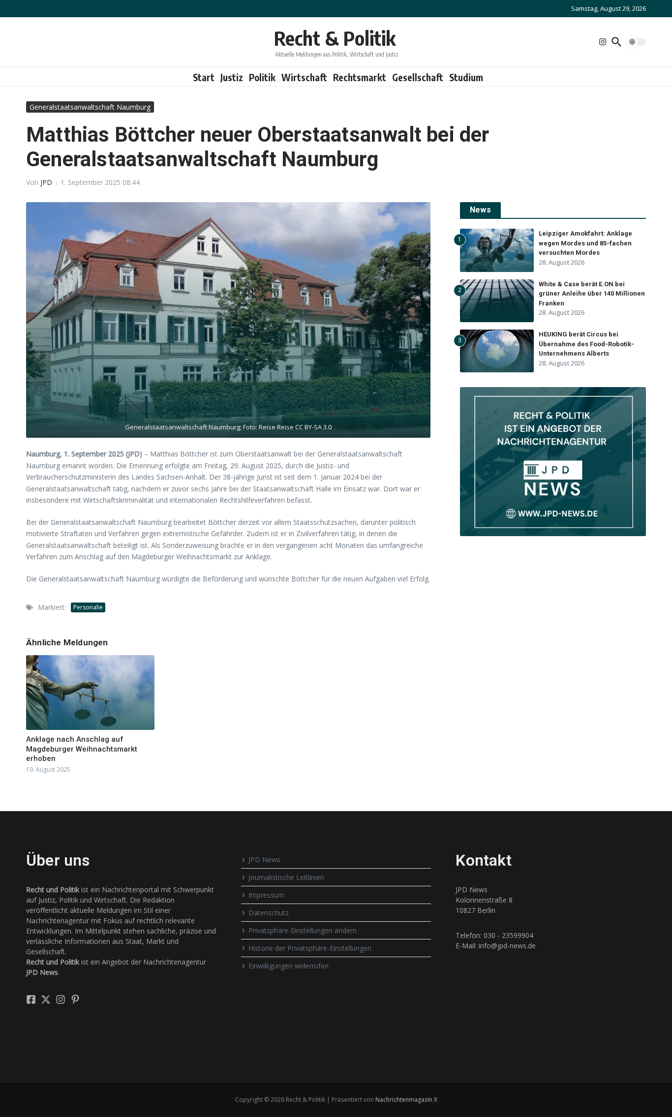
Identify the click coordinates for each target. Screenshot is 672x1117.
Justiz (231, 77)
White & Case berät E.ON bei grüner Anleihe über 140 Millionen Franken (592, 293)
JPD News (264, 859)
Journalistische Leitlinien (286, 877)
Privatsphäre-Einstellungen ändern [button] (302, 930)
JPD (46, 182)
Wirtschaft (304, 77)
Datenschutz (268, 912)
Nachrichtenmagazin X (406, 1099)
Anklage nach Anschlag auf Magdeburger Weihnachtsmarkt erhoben (81, 749)
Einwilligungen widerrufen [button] (288, 965)
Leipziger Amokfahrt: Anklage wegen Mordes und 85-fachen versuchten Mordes (585, 243)
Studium (466, 77)
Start (203, 77)
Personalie (88, 607)
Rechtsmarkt (359, 77)
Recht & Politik (335, 38)
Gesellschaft (417, 77)
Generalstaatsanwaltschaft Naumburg (90, 107)
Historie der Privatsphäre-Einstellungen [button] (309, 948)
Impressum (266, 895)
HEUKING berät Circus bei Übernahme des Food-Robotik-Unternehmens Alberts (586, 344)
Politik (262, 77)
